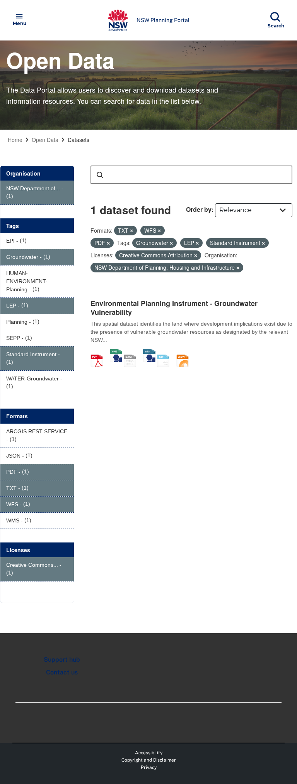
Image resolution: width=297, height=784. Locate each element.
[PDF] (99, 353)
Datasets (78, 140)
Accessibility (148, 752)
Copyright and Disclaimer (148, 760)
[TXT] (166, 353)
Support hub (62, 659)
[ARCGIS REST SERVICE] (133, 353)
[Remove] (131, 231)
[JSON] (185, 353)
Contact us (62, 672)
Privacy (149, 767)
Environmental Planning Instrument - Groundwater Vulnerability (174, 307)
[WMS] (116, 353)
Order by (199, 209)
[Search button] (99, 175)
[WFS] (149, 353)
